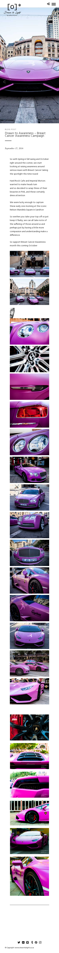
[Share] (48, 4)
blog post (10, 129)
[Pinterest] (36, 942)
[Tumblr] (31, 942)
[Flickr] (23, 942)
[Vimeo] (27, 942)
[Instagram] (40, 942)
